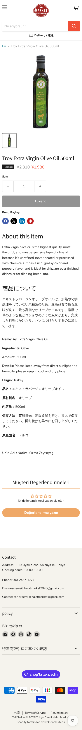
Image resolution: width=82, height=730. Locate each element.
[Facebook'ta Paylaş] (5, 221)
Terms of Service (35, 713)
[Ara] (74, 26)
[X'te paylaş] (13, 221)
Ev (4, 46)
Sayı (5, 176)
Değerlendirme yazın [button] (41, 512)
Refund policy (59, 713)
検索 (17, 713)
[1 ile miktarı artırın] (40, 186)
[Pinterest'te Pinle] (30, 221)
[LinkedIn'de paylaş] (22, 221)
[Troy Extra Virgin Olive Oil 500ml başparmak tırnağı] (9, 141)
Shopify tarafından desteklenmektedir (41, 722)
